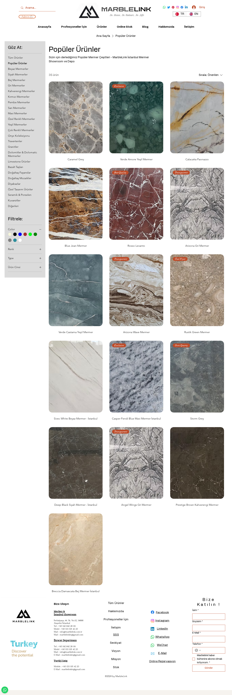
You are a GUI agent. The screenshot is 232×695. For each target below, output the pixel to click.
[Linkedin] (186, 7)
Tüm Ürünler (116, 603)
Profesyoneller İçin (116, 619)
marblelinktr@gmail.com (71, 634)
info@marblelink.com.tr (71, 631)
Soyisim (197, 621)
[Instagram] (177, 7)
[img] (114, 21)
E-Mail (196, 633)
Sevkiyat (116, 643)
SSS (116, 634)
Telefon (197, 644)
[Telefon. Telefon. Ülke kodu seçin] (197, 650)
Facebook (162, 612)
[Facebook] (182, 7)
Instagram (162, 620)
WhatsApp (162, 637)
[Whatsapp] (164, 7)
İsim (195, 610)
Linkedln (162, 628)
